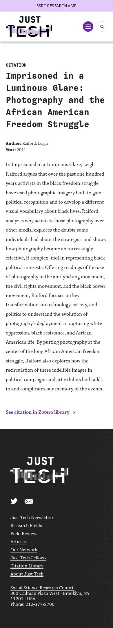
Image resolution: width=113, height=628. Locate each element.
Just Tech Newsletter (31, 518)
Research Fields (26, 526)
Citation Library (26, 566)
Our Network (23, 550)
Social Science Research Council (42, 588)
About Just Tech (26, 574)
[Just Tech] (29, 26)
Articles (18, 542)
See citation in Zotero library (38, 412)
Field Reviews (24, 534)
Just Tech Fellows (28, 558)
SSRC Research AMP (56, 5)
